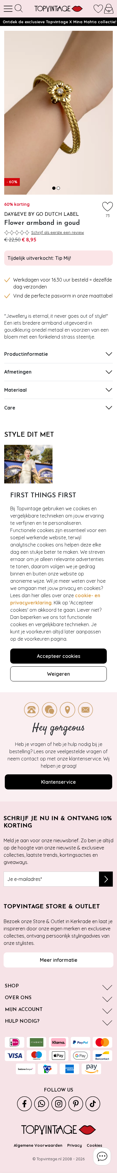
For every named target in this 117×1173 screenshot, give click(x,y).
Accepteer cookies (58, 656)
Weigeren (58, 674)
